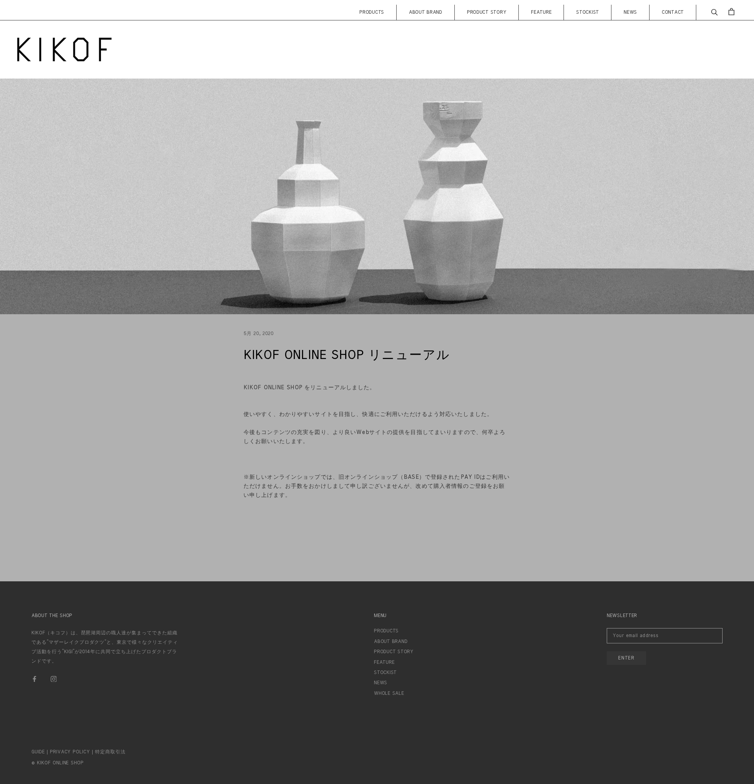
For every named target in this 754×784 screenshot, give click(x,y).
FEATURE (541, 12)
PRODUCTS (371, 12)
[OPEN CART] (731, 11)
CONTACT (673, 12)
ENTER (626, 658)
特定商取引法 (110, 751)
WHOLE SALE (389, 693)
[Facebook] (34, 678)
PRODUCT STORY (486, 12)
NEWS (630, 12)
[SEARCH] (714, 11)
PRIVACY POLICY (70, 751)
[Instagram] (54, 678)
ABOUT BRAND (425, 12)
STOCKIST (587, 12)
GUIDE (38, 751)
